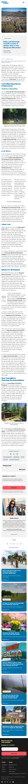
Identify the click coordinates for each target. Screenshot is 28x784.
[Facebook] (11, 454)
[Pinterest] (14, 544)
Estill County (12, 79)
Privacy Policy (12, 771)
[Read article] (13, 559)
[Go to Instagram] (5, 782)
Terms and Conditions (19, 492)
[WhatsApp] (17, 544)
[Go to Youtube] (13, 782)
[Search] (26, 2)
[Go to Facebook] (2, 782)
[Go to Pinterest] (7, 782)
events (22, 457)
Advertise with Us (13, 764)
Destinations (4, 764)
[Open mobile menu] (23, 2)
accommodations (7, 457)
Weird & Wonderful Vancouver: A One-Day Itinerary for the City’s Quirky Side (12, 572)
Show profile (14, 534)
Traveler (4, 769)
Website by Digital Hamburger (7, 779)
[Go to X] (10, 782)
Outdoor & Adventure (14, 459)
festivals (6, 459)
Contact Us (11, 767)
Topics (3, 767)
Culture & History (7, 38)
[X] (14, 454)
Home (2, 59)
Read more (5, 579)
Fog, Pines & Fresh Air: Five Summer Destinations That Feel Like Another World (11, 697)
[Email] (20, 544)
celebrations (16, 457)
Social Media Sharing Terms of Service (17, 773)
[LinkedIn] (17, 454)
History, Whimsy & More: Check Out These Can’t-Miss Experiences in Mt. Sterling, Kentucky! (13, 664)
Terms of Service (15, 758)
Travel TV (4, 771)
